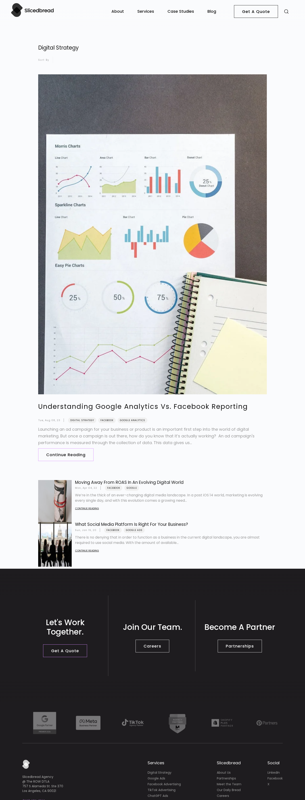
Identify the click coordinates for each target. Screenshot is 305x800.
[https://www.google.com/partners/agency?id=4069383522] (44, 723)
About (117, 11)
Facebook (106, 420)
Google (132, 488)
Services (145, 11)
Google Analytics (132, 420)
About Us (224, 772)
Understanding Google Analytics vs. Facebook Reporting (143, 406)
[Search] (286, 11)
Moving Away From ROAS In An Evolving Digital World (129, 482)
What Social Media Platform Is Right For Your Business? (131, 524)
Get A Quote (256, 11)
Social (273, 763)
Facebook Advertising (164, 784)
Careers (152, 646)
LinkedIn (273, 772)
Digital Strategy (82, 420)
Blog (211, 11)
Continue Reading (66, 454)
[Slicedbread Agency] (32, 16)
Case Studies (180, 11)
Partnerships (240, 646)
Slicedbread (229, 763)
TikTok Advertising (161, 790)
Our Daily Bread (229, 790)
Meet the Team (229, 784)
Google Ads (134, 530)
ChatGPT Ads (158, 796)
